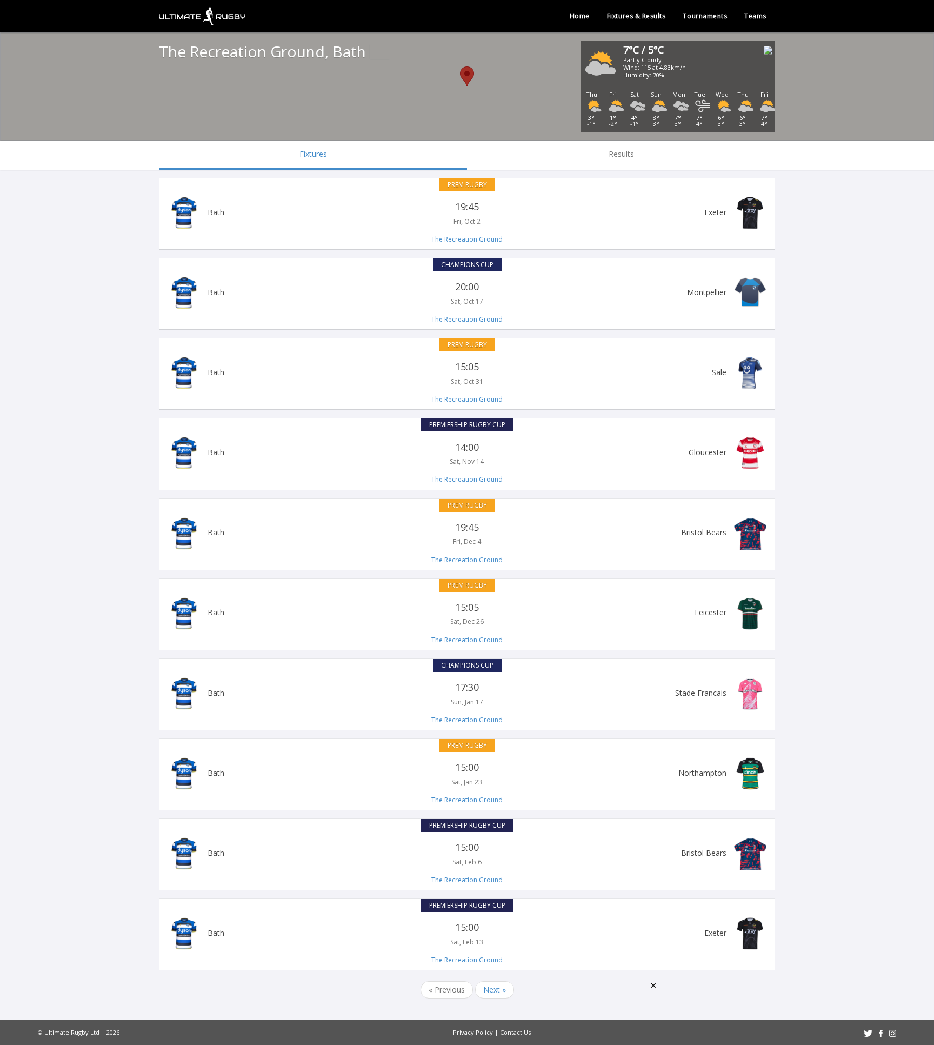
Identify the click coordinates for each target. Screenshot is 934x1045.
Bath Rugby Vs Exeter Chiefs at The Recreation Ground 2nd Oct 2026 (467, 213)
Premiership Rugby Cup (467, 424)
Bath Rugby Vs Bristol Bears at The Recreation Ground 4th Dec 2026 (467, 533)
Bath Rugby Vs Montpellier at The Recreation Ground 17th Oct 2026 (467, 293)
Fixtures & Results (636, 16)
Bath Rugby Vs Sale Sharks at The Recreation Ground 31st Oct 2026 (467, 373)
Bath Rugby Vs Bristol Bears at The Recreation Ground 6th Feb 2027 (467, 853)
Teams (755, 16)
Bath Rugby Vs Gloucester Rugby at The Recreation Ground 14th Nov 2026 (467, 453)
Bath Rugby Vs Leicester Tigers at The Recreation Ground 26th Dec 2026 (467, 613)
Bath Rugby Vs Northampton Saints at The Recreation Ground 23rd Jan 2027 (467, 773)
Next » (494, 989)
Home (580, 16)
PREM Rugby (467, 184)
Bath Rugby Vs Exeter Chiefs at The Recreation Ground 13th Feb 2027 (467, 933)
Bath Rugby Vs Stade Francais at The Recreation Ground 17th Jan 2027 (467, 693)
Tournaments (705, 16)
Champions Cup (467, 264)
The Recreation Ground (467, 239)
